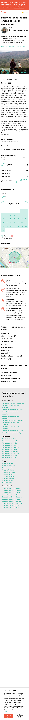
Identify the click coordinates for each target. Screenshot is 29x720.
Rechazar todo (20, 716)
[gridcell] (22, 211)
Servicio (3, 193)
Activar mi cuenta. (19, 8)
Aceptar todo (8, 716)
